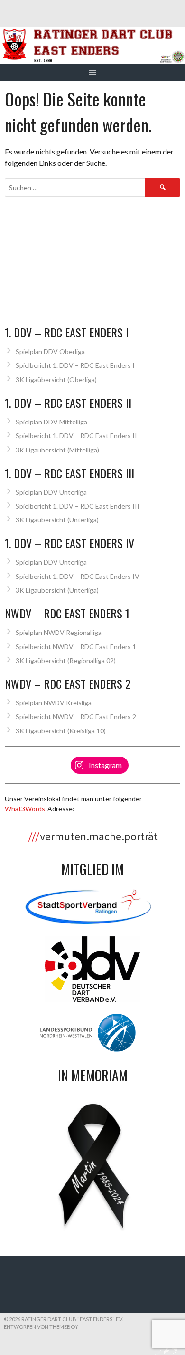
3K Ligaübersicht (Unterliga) (57, 520)
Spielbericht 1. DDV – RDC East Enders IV (77, 576)
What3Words (25, 809)
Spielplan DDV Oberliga (50, 351)
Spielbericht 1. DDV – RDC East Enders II (76, 436)
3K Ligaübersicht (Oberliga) (56, 379)
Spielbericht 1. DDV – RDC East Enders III (77, 506)
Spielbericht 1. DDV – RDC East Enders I (75, 365)
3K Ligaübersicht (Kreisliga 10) (61, 731)
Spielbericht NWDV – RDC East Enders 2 (76, 716)
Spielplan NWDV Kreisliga (54, 703)
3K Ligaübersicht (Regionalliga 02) (66, 660)
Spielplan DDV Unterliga (51, 492)
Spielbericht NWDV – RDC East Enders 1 (76, 647)
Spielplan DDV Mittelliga (51, 422)
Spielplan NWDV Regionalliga (59, 632)
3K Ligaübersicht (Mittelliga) (57, 450)
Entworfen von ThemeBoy (41, 1327)
